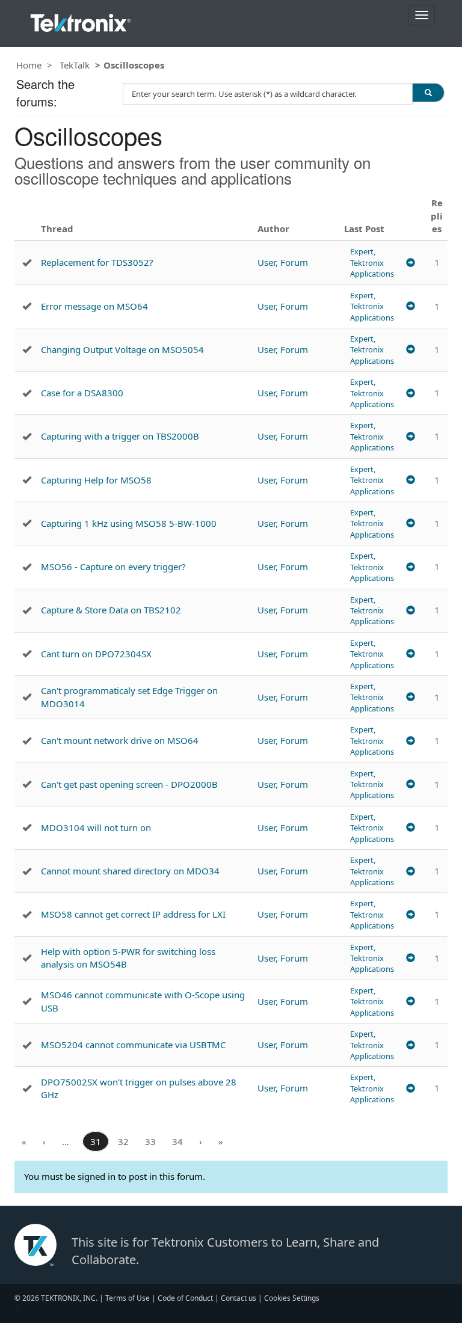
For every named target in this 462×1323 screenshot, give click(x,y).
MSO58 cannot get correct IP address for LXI (133, 914)
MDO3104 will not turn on (96, 827)
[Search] (428, 92)
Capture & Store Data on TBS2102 (111, 610)
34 (177, 1141)
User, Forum (282, 262)
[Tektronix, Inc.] (80, 20)
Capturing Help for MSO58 (96, 480)
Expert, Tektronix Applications (372, 262)
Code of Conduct (185, 1298)
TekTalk (75, 65)
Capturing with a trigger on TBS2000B (120, 436)
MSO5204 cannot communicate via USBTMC (133, 1045)
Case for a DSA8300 (82, 393)
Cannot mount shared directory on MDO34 (130, 871)
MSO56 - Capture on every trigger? (113, 566)
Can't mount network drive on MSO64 (120, 740)
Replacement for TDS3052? (97, 262)
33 (150, 1141)
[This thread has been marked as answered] (26, 262)
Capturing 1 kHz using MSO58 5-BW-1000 (129, 523)
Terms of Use (127, 1298)
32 (123, 1141)
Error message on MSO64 (94, 306)
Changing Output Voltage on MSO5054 (122, 349)
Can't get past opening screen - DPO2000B (129, 784)
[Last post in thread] (410, 262)
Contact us (238, 1298)
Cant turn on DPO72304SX (96, 654)
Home (29, 65)
